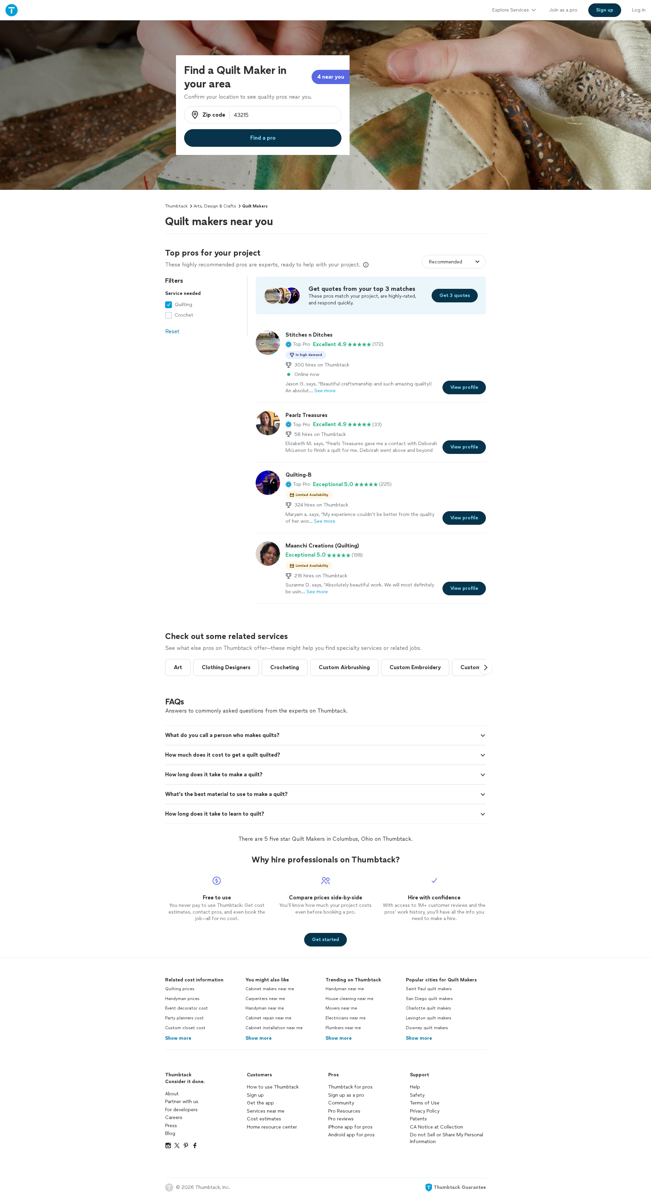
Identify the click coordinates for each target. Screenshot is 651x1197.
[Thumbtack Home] (11, 10)
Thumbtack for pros (350, 1087)
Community (341, 1103)
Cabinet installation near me (273, 1027)
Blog (170, 1133)
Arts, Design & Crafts (215, 206)
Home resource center (272, 1127)
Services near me (265, 1111)
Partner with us (181, 1101)
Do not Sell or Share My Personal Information (446, 1138)
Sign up (255, 1095)
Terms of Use (424, 1103)
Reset (172, 331)
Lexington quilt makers (428, 1018)
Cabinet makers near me (269, 988)
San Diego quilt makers (429, 998)
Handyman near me (264, 1008)
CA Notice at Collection (436, 1127)
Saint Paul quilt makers (429, 988)
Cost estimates (264, 1119)
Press (171, 1126)
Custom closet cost (185, 1027)
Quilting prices (179, 988)
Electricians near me (346, 1018)
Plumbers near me (343, 1027)
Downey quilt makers (427, 1027)
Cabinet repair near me (268, 1018)
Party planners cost (184, 1018)
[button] (297, 344)
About (172, 1094)
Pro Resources (344, 1111)
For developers (181, 1110)
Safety (417, 1095)
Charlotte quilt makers (428, 1008)
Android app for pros (351, 1135)
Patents (418, 1119)
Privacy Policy (424, 1111)
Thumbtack (176, 206)
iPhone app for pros (350, 1127)
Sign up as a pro (346, 1095)
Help (415, 1087)
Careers (173, 1117)
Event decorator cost (186, 1008)
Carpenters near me (265, 998)
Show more (178, 1038)
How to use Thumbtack (273, 1087)
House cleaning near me (349, 998)
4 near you (330, 77)
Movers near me (341, 1008)
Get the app (260, 1103)
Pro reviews (341, 1119)
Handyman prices (182, 998)
